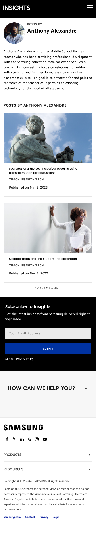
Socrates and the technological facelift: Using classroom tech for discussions (43, 170)
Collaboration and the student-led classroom (43, 259)
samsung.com (12, 517)
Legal (56, 517)
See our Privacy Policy (19, 359)
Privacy (44, 517)
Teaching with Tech (26, 179)
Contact (30, 517)
